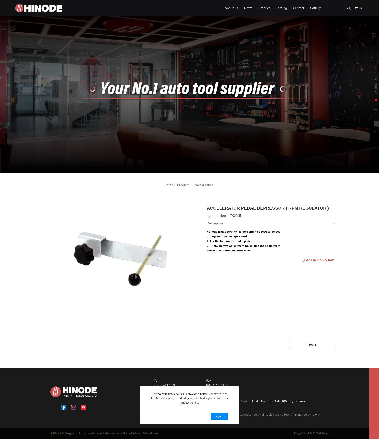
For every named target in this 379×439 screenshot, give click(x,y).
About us (231, 8)
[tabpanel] (189, 94)
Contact (298, 8)
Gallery (315, 8)
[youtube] (83, 407)
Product (264, 8)
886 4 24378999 (165, 385)
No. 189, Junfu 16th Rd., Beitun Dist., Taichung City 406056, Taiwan (255, 401)
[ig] (73, 407)
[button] (349, 8)
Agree (219, 416)
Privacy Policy (189, 402)
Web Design (323, 433)
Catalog (281, 8)
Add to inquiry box (319, 260)
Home (168, 185)
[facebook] (64, 407)
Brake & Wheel (203, 185)
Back (312, 345)
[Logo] (38, 8)
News (248, 8)
